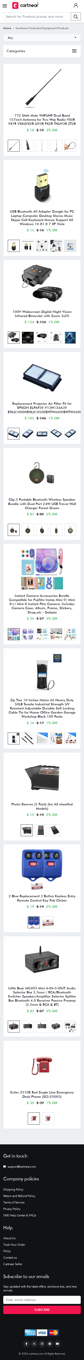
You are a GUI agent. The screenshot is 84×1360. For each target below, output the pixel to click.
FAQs (6, 1251)
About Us (9, 1238)
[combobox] (42, 38)
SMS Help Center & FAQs (19, 1215)
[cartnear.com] (25, 5)
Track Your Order (14, 1245)
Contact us (10, 1258)
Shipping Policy (13, 1189)
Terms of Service (13, 1202)
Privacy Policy (11, 1209)
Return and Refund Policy (19, 1196)
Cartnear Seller (12, 1264)
